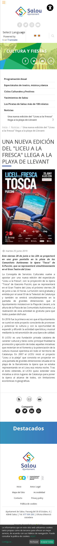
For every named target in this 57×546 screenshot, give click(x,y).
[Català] (35, 35)
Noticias (8, 110)
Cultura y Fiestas (26, 51)
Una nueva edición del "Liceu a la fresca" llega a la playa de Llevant (30, 118)
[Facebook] (17, 410)
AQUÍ (32, 536)
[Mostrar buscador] (52, 35)
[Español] (39, 35)
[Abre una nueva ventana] (19, 24)
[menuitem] (35, 35)
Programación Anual (15, 79)
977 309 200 (28, 514)
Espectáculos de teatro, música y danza (26, 85)
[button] (4, 3)
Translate (12, 39)
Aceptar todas (47, 541)
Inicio (5, 127)
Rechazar (34, 541)
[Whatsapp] (38, 410)
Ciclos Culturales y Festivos (19, 91)
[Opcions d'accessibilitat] (50, 7)
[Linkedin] (31, 410)
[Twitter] (24, 410)
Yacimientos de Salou (16, 97)
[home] (29, 11)
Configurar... (7, 541)
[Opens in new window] (25, 61)
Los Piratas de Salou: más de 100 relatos (26, 104)
